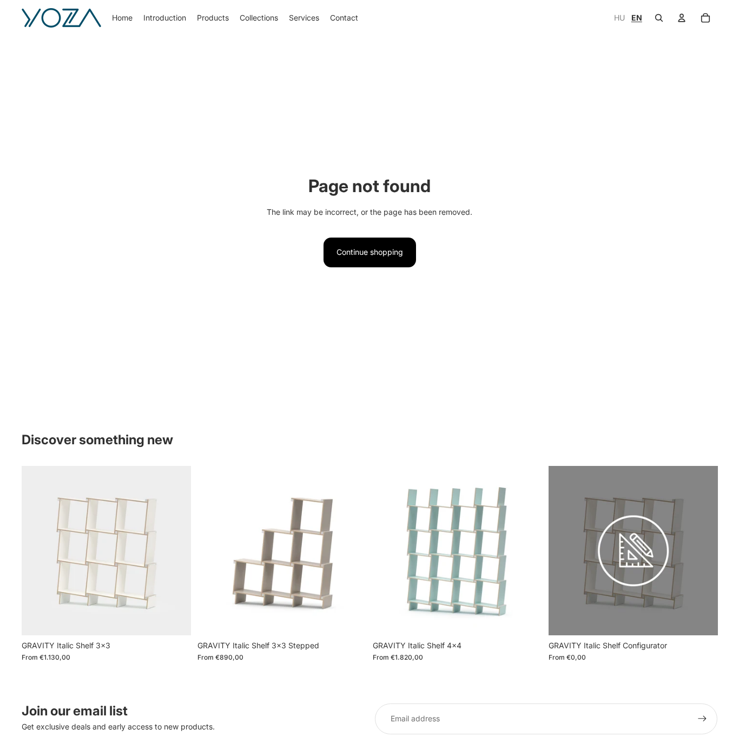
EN (636, 17)
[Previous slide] (38, 550)
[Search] (659, 18)
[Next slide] (175, 550)
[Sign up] (702, 718)
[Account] (682, 18)
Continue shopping (369, 252)
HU (620, 17)
